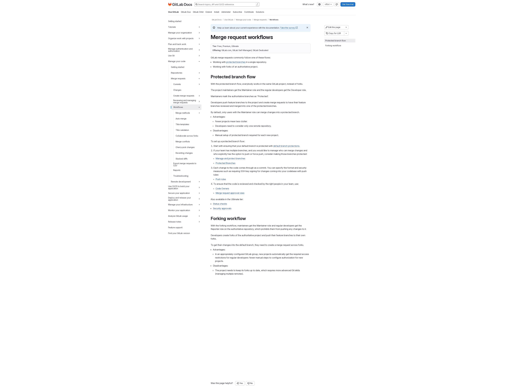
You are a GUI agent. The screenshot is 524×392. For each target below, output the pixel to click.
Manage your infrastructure (180, 204)
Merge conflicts (183, 141)
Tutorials (172, 27)
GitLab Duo (186, 12)
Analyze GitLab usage (178, 216)
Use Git (171, 55)
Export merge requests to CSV (184, 164)
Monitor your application (179, 210)
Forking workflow (333, 45)
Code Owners (222, 188)
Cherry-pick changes (185, 147)
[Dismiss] (307, 27)
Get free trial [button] (348, 4)
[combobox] (319, 4)
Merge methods (183, 113)
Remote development (181, 181)
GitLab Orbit (198, 12)
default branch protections (286, 146)
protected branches (235, 62)
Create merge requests (183, 96)
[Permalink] (257, 76)
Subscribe (237, 12)
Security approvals (222, 208)
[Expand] (199, 27)
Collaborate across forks (187, 136)
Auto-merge (181, 118)
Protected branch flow (335, 40)
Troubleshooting (180, 176)
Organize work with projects (180, 38)
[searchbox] (226, 4)
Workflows (178, 107)
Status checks (220, 203)
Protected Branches (225, 163)
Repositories (176, 73)
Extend (209, 12)
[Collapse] (199, 61)
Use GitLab (173, 12)
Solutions (260, 12)
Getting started (174, 21)
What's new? (308, 4)
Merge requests (178, 78)
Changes (177, 90)
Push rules (221, 179)
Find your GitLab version (179, 233)
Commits (177, 84)
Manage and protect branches (230, 158)
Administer (226, 12)
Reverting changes (184, 153)
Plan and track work (177, 44)
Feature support (175, 227)
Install (216, 12)
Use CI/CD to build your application (178, 187)
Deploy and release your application (179, 199)
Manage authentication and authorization (180, 50)
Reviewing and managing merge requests (184, 101)
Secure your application (179, 193)
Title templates (182, 124)
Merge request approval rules (230, 193)
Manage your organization (180, 33)
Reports (176, 170)
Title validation (182, 130)
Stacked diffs (181, 159)
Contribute (249, 12)
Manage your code (176, 61)
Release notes (174, 222)
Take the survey (287, 28)
